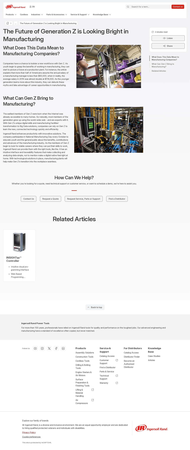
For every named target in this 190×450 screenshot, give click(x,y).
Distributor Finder (132, 356)
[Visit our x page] (49, 348)
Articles (151, 360)
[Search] (128, 6)
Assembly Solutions (84, 352)
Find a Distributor (107, 367)
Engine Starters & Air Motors (83, 374)
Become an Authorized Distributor (129, 364)
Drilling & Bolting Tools (82, 366)
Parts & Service (107, 371)
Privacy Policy (29, 432)
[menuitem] (11, 14)
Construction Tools (84, 356)
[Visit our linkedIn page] (63, 348)
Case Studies (154, 356)
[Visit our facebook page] (56, 348)
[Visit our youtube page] (35, 348)
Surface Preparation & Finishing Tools (82, 382)
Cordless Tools (82, 361)
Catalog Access (107, 356)
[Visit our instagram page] (42, 348)
